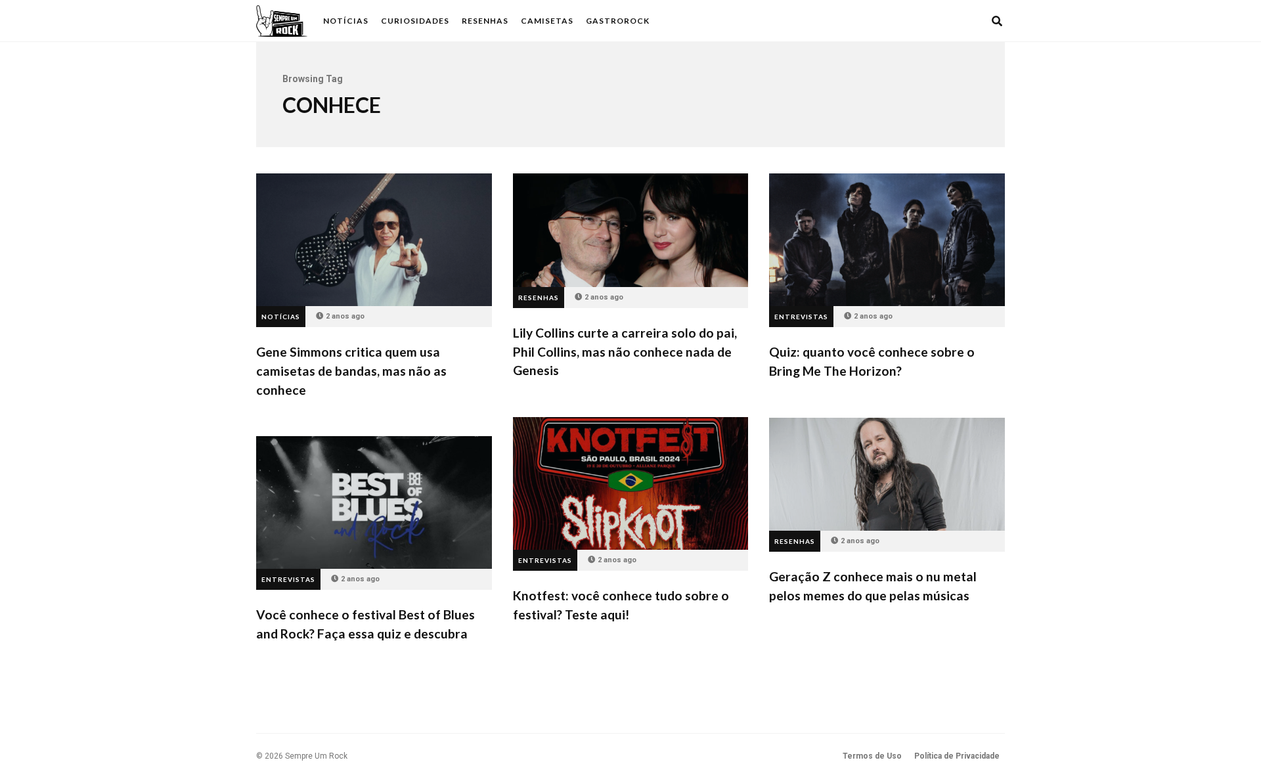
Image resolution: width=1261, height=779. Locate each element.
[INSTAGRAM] (961, 21)
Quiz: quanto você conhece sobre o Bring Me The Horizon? (887, 239)
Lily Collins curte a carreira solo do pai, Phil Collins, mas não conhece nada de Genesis (631, 230)
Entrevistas (801, 317)
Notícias (345, 21)
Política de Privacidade (957, 756)
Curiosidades (415, 21)
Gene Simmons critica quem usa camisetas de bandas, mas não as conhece (374, 239)
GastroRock (618, 21)
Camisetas (547, 21)
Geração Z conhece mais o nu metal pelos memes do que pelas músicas (887, 474)
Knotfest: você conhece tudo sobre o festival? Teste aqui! (631, 483)
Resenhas (485, 21)
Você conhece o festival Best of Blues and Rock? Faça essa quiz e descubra (374, 502)
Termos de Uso (872, 756)
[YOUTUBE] (979, 21)
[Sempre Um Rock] (281, 21)
